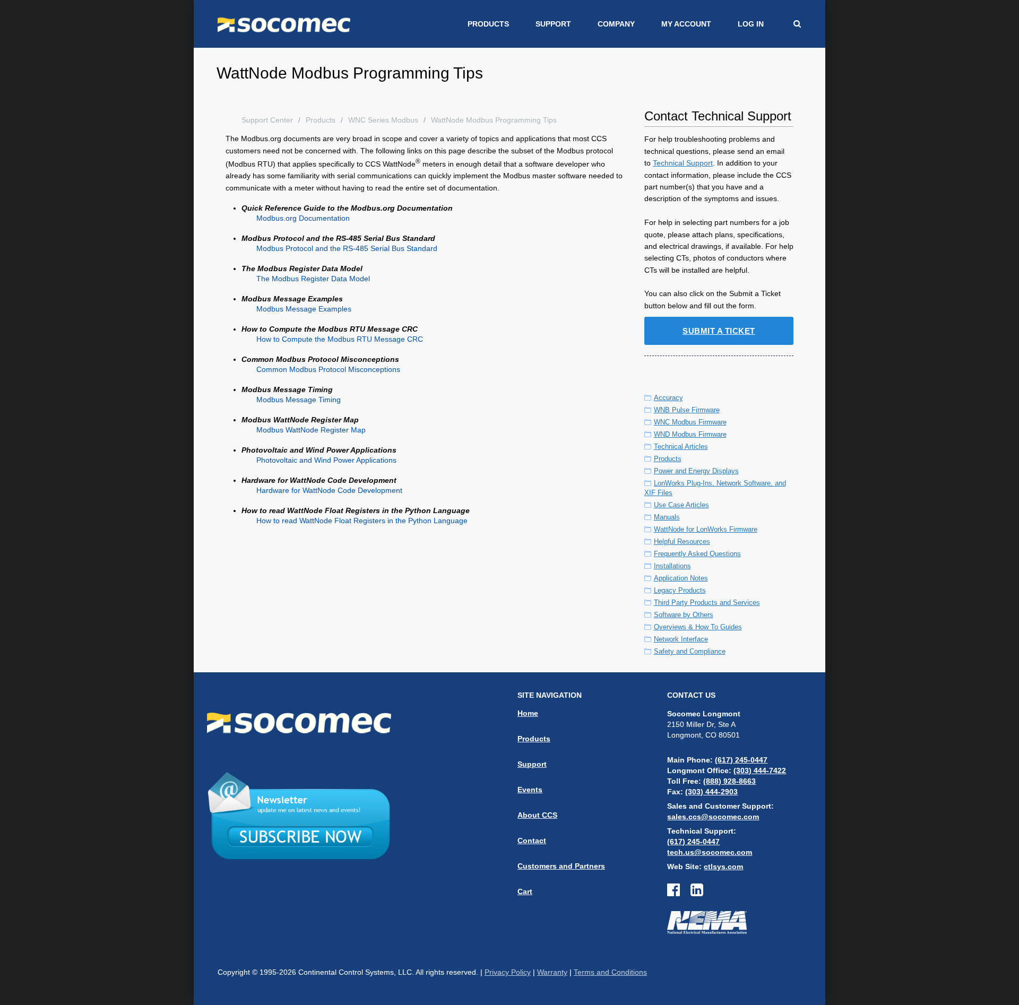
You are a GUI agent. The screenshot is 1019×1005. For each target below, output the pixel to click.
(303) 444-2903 (711, 791)
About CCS (537, 815)
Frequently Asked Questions (697, 554)
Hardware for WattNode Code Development (329, 490)
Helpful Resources (682, 541)
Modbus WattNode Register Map (311, 430)
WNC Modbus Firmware (690, 422)
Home (527, 713)
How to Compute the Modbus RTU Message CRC (339, 339)
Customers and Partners (561, 866)
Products (488, 24)
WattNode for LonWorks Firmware (705, 529)
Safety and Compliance (690, 651)
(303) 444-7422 (759, 770)
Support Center (267, 120)
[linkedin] (696, 892)
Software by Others (683, 615)
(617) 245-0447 (741, 760)
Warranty (552, 972)
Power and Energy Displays (696, 471)
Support (553, 24)
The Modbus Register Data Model (313, 278)
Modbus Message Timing (298, 399)
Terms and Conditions (610, 972)
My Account (686, 24)
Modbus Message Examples (303, 309)
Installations (672, 566)
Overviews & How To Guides (698, 627)
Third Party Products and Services (707, 603)
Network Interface (681, 639)
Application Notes (681, 578)
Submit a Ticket (719, 330)
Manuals (667, 517)
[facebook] (678, 892)
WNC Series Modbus (383, 120)
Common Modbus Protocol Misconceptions (328, 369)
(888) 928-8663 (729, 781)
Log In (751, 24)
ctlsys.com (723, 866)
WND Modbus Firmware (690, 434)
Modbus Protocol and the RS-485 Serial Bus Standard (346, 248)
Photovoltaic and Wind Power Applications (326, 460)
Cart (524, 891)
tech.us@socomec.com (709, 852)
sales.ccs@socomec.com (713, 816)
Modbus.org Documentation (303, 218)
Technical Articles (681, 446)
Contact (531, 840)
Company (616, 24)
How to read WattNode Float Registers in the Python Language (362, 520)
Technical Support (683, 163)
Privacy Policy (508, 972)
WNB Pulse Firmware (687, 410)
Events (529, 789)
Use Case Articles (681, 505)
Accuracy (668, 398)
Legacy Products (680, 590)
